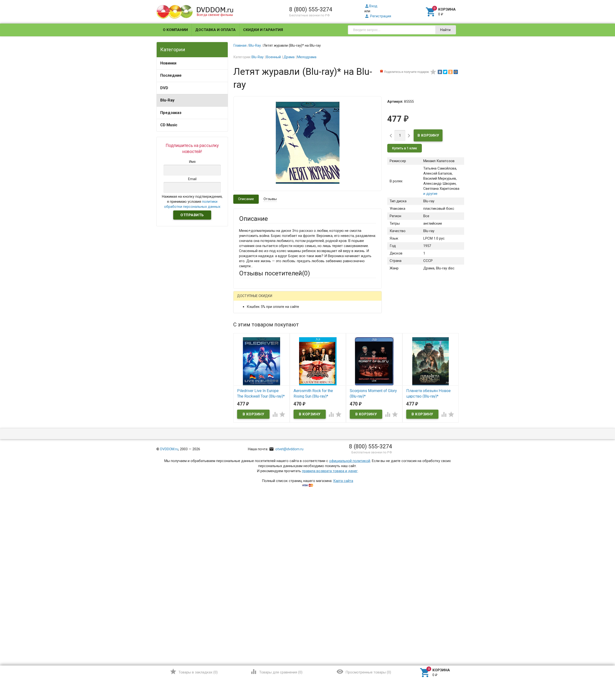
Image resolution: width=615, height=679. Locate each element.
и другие (430, 193)
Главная (239, 45)
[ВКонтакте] (440, 72)
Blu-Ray (167, 100)
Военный (273, 57)
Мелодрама (306, 57)
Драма (289, 57)
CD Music (168, 125)
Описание (246, 199)
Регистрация (377, 16)
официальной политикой (349, 461)
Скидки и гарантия (263, 30)
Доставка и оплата (215, 30)
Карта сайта (343, 481)
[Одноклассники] (450, 72)
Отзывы (270, 199)
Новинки (168, 63)
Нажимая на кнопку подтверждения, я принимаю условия (192, 201)
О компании (175, 30)
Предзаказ (170, 112)
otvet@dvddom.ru (286, 449)
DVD (164, 88)
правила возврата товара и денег (330, 471)
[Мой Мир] (456, 72)
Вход (370, 6)
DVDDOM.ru (169, 449)
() (194, 671)
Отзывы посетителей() (274, 273)
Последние (171, 75)
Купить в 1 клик (404, 148)
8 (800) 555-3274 (310, 9)
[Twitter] (445, 72)
